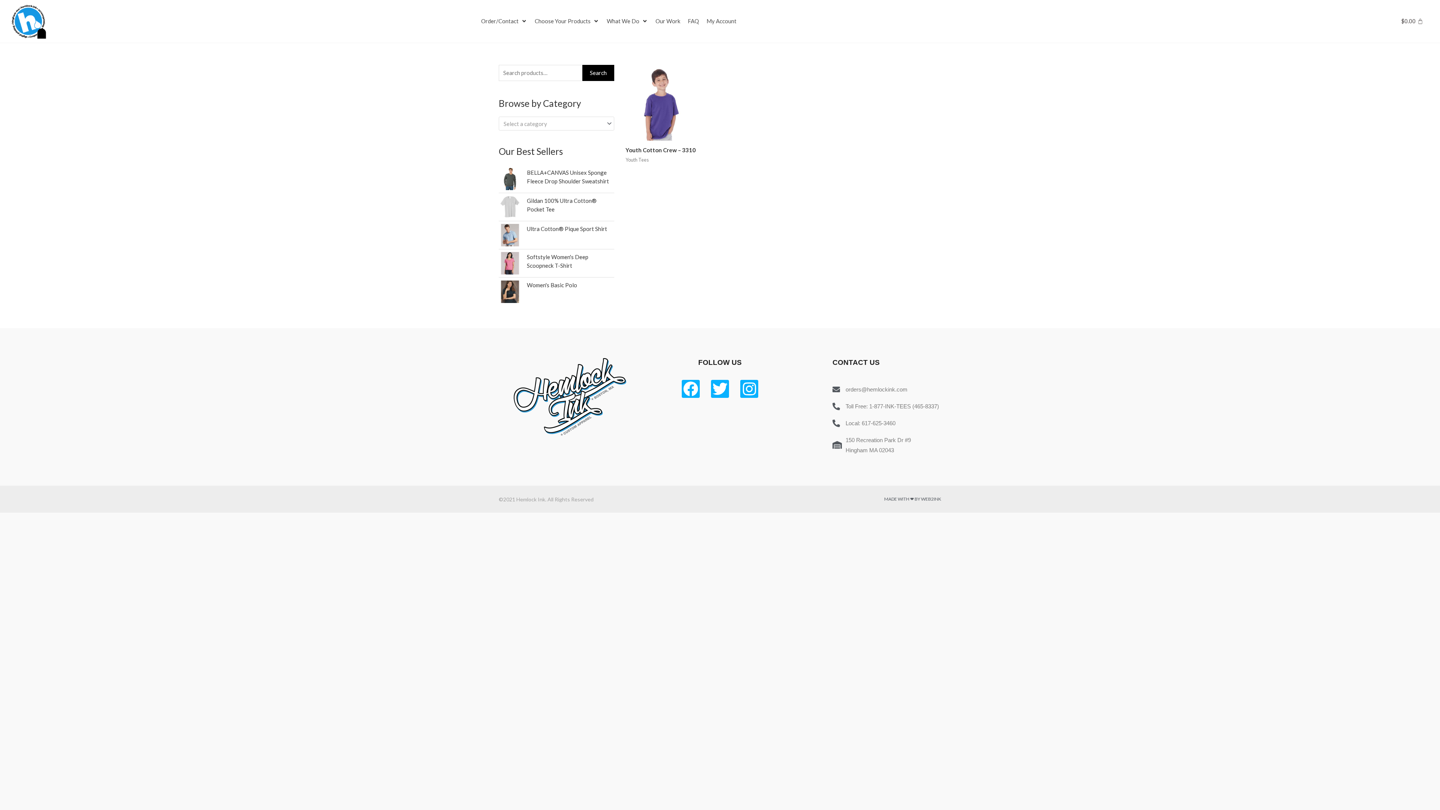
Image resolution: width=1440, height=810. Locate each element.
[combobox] (556, 123)
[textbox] (553, 124)
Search (598, 72)
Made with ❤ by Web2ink (912, 499)
